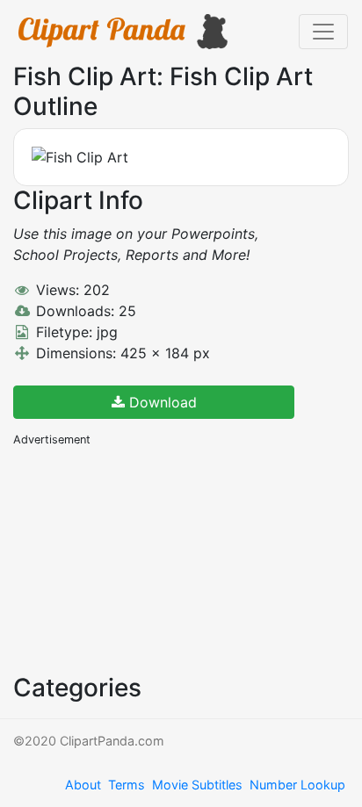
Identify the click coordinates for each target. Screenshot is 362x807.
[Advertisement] (145, 558)
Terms (126, 784)
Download (161, 402)
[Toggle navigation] (323, 31)
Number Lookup (297, 784)
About (83, 784)
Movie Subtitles (197, 784)
